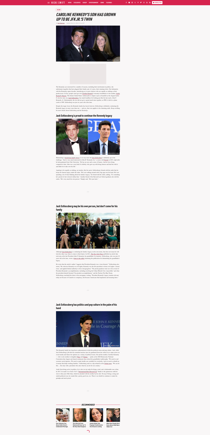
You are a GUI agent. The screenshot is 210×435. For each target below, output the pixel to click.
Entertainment (93, 3)
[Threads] (144, 2)
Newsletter (158, 2)
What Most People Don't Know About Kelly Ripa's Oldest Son (113, 425)
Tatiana (85, 357)
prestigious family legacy (72, 158)
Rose (78, 357)
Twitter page (108, 363)
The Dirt (58, 9)
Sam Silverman (61, 23)
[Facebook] (126, 2)
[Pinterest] (138, 2)
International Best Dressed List (88, 371)
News (69, 3)
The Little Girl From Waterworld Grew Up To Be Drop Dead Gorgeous (79, 425)
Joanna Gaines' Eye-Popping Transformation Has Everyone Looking (96, 425)
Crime (102, 3)
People (106, 160)
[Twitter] (135, 2)
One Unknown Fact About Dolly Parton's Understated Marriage (62, 425)
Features (109, 3)
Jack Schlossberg (73, 98)
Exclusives (77, 3)
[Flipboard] (141, 2)
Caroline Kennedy (87, 93)
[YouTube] (129, 2)
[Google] (147, 2)
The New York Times (97, 254)
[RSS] (150, 2)
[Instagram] (132, 2)
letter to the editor (79, 258)
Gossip (85, 3)
